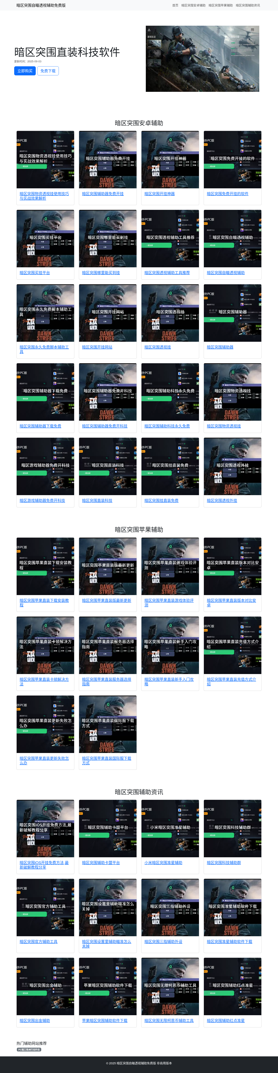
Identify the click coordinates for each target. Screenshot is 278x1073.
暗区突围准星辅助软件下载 (229, 941)
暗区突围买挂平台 (35, 272)
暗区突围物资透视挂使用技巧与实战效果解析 (44, 196)
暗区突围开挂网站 (97, 347)
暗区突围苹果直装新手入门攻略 (169, 681)
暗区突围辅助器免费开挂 (103, 193)
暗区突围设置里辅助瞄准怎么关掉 (106, 944)
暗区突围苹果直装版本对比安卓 (231, 603)
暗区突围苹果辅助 (221, 5)
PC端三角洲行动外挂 (29, 1049)
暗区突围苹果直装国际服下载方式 (106, 760)
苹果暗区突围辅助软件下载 (104, 1020)
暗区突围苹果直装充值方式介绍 (231, 681)
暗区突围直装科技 (97, 500)
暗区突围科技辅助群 (224, 862)
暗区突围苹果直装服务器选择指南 (106, 681)
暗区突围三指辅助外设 (163, 941)
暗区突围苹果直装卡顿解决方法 (44, 681)
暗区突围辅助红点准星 (226, 1020)
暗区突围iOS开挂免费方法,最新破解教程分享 (44, 865)
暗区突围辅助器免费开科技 (104, 426)
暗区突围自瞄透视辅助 (226, 272)
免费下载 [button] (48, 70)
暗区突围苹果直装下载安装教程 (44, 603)
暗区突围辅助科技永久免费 (167, 426)
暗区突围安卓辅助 (193, 5)
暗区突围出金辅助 (35, 1020)
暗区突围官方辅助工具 (38, 941)
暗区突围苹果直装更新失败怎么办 (44, 760)
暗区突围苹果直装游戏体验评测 (169, 603)
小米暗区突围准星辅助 (163, 862)
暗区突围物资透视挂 (224, 426)
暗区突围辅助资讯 (248, 5)
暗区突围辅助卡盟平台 (101, 862)
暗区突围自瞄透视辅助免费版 (41, 5)
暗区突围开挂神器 (159, 193)
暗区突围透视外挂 (222, 500)
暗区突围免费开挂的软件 (227, 193)
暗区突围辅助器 (220, 347)
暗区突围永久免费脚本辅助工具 (44, 349)
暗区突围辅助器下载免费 (40, 426)
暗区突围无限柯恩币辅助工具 (169, 1020)
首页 (175, 5)
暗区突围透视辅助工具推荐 (167, 272)
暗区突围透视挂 (157, 347)
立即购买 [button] (25, 70)
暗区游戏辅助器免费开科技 (42, 500)
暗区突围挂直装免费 (161, 500)
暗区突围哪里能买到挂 (101, 272)
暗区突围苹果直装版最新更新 (106, 600)
